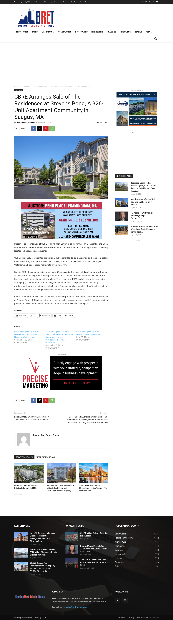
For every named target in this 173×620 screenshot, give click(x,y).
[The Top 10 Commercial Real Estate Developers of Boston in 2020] (71, 563)
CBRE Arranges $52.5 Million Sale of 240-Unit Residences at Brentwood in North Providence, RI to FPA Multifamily (59, 337)
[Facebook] (142, 2)
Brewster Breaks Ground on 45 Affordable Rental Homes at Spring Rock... (144, 229)
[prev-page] (16, 496)
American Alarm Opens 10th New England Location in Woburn (143, 202)
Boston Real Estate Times (26, 122)
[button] (155, 38)
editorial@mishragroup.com (75, 607)
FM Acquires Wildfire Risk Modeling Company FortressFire (142, 215)
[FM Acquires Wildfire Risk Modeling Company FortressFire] (121, 216)
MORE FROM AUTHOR (45, 457)
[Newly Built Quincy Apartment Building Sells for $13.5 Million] (29, 473)
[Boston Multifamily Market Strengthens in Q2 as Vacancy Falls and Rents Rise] (93, 473)
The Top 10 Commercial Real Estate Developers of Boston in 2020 (94, 562)
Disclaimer (122, 617)
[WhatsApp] (52, 128)
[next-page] (20, 496)
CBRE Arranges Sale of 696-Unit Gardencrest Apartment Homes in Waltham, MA (26, 334)
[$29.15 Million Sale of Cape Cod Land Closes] (71, 536)
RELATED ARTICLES (24, 457)
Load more (136, 241)
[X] (149, 2)
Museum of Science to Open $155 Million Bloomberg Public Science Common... (43, 552)
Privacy (131, 617)
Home (16, 86)
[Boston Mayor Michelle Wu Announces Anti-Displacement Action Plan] (71, 549)
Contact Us (154, 617)
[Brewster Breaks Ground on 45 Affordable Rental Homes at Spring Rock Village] (121, 230)
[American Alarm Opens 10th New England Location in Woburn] (121, 202)
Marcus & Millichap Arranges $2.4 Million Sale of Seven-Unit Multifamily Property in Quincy (60, 488)
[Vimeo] (153, 2)
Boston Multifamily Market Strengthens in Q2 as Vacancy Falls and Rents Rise (93, 488)
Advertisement (142, 617)
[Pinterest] (46, 128)
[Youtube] (157, 2)
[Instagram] (145, 2)
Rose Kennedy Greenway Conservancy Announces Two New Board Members (31, 418)
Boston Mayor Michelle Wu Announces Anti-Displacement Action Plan (93, 549)
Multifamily (25, 86)
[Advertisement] (86, 62)
